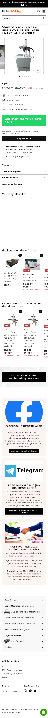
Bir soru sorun (10, 177)
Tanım (5, 165)
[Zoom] (38, 69)
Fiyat (5, 83)
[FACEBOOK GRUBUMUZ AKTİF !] (24, 411)
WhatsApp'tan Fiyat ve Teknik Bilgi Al (23, 120)
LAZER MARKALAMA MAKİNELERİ (22, 303)
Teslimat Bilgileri (11, 171)
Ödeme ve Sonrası (12, 184)
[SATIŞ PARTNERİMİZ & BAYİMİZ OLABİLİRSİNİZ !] (24, 532)
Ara (3, 666)
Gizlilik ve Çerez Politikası (13, 673)
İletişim (5, 677)
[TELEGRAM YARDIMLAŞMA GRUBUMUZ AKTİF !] (24, 471)
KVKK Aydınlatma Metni (12, 670)
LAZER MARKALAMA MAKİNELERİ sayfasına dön (24, 377)
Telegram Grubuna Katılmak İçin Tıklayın (24, 511)
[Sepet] (38, 11)
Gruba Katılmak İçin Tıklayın (24, 451)
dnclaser (8, 250)
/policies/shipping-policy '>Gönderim (17, 131)
